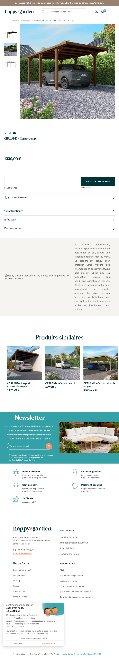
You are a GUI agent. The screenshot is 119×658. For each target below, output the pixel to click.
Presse (16, 586)
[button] (4, 655)
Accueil (16, 21)
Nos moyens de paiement (71, 575)
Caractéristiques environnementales (76, 597)
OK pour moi (48, 643)
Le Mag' (16, 580)
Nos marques (19, 591)
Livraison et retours (68, 581)
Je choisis (18, 643)
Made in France (20, 597)
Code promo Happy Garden (71, 586)
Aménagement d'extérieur (32, 21)
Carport (48, 21)
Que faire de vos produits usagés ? (75, 591)
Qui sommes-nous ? (22, 570)
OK (49, 446)
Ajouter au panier (98, 181)
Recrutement (19, 575)
